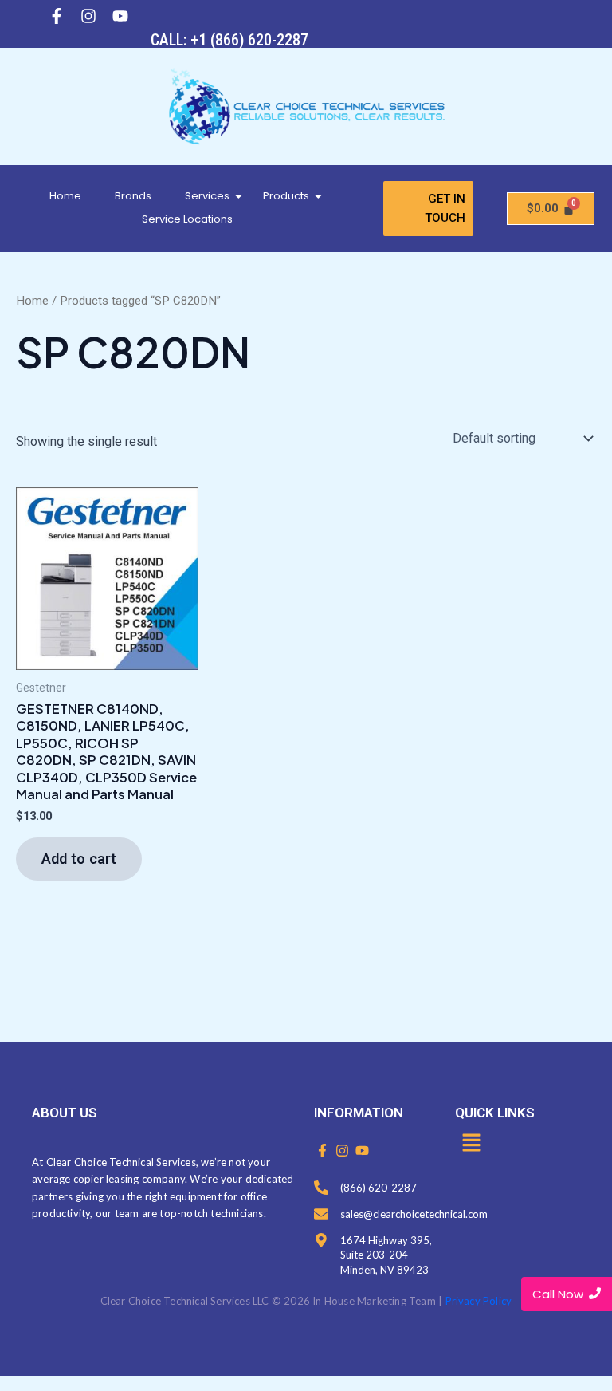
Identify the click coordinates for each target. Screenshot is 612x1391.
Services (207, 195)
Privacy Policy (478, 1300)
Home (65, 195)
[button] (471, 1143)
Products (286, 195)
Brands (133, 195)
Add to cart (78, 858)
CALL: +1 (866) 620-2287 (229, 39)
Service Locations (187, 219)
